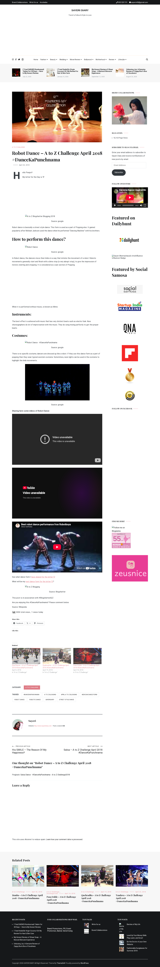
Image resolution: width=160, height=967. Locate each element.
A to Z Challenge (18, 147)
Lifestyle (121, 59)
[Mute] (141, 205)
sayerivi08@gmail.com (56, 926)
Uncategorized (52, 893)
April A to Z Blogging (69, 694)
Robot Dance (19, 699)
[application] (130, 197)
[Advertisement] (80, 37)
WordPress (85, 963)
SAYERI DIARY (80, 10)
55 (117, 539)
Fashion (43, 59)
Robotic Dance (35, 699)
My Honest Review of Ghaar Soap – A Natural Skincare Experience (102, 71)
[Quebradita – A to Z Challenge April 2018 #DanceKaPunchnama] (57, 656)
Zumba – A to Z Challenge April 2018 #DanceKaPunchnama (27, 897)
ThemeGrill (61, 963)
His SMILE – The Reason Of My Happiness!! (29, 749)
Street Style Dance (66, 699)
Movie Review (75, 59)
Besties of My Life (133, 924)
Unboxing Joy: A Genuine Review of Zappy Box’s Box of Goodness (136, 71)
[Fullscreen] (145, 205)
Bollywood (88, 59)
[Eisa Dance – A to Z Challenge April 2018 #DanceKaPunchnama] (26, 656)
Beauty (53, 59)
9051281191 (52, 924)
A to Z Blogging (50, 694)
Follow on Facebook (122, 409)
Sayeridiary (50, 699)
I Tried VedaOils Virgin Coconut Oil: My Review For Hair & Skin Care (67, 71)
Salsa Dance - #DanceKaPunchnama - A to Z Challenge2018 (45, 775)
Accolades (43, 2)
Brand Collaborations (20, 2)
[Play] (115, 205)
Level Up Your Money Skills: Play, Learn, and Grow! (137, 936)
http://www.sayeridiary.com (43, 726)
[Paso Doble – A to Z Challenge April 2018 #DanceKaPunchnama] (87, 656)
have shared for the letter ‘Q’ (43, 577)
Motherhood (100, 59)
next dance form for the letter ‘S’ (39, 581)
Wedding (63, 59)
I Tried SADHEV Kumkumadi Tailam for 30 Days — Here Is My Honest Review (33, 71)
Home (36, 59)
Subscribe (119, 172)
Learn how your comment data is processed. (64, 839)
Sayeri (32, 720)
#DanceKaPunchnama (31, 694)
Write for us (33, 2)
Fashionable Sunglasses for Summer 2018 (137, 949)
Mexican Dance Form (89, 694)
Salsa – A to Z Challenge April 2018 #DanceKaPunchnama (83, 749)
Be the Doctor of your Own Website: (137, 943)
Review (111, 59)
